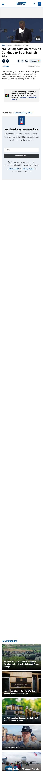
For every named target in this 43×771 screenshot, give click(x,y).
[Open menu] (3, 4)
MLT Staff (6, 66)
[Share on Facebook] (18, 61)
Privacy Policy (28, 168)
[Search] (34, 4)
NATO (3, 45)
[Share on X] (22, 61)
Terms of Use (14, 168)
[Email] (26, 61)
